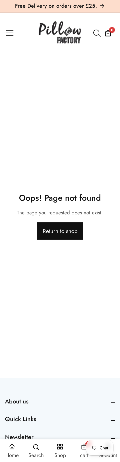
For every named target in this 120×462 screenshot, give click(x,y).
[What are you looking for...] (98, 33)
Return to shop (60, 231)
